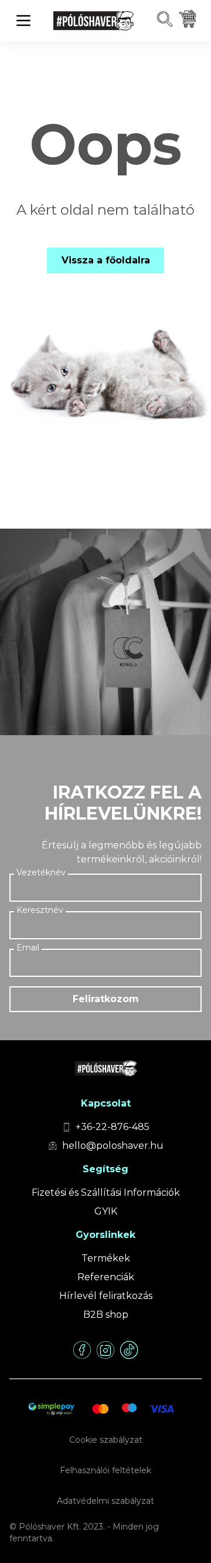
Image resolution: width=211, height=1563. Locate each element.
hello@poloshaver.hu (113, 1145)
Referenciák (105, 1277)
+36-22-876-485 (112, 1126)
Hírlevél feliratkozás (105, 1295)
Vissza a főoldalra (106, 260)
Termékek (105, 1258)
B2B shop (105, 1314)
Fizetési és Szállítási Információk (106, 1192)
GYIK (105, 1211)
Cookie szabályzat (105, 1440)
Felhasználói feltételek (105, 1470)
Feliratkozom (106, 998)
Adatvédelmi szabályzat (105, 1501)
